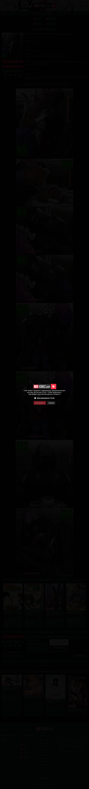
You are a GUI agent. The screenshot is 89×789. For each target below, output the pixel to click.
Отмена (51, 403)
